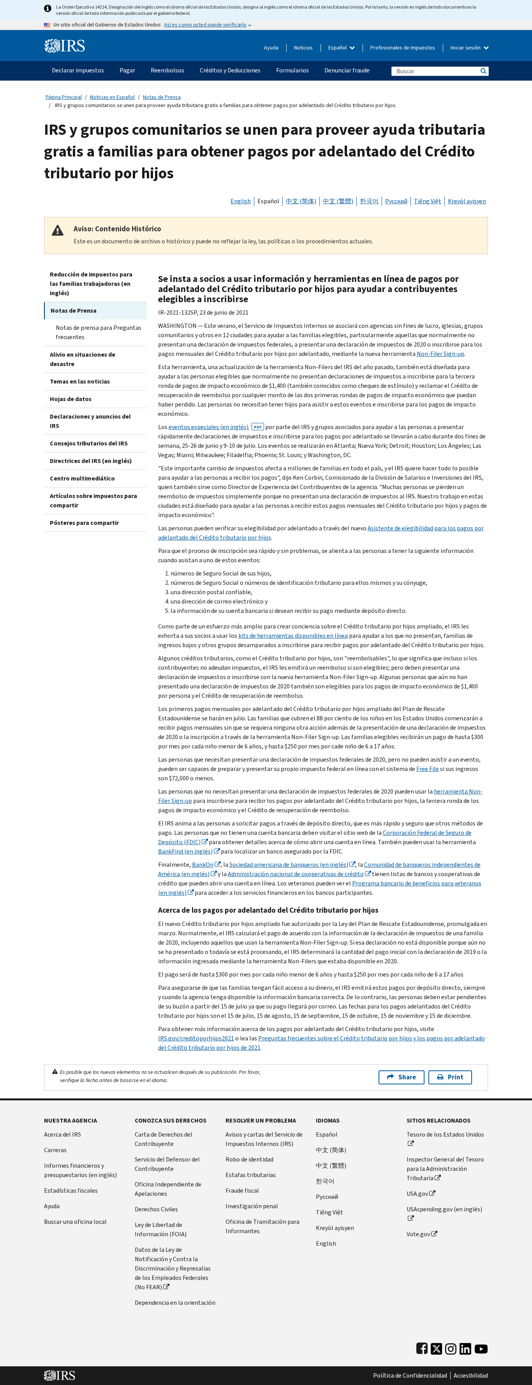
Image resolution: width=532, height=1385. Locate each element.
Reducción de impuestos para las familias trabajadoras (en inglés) (91, 283)
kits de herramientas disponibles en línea (293, 636)
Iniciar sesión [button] (466, 47)
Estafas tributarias (250, 1175)
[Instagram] (450, 1347)
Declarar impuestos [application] (78, 70)
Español (338, 47)
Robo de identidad (249, 1159)
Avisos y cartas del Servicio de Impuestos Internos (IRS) (264, 1139)
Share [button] (407, 1077)
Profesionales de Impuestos (402, 47)
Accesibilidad (471, 1376)
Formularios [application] (292, 70)
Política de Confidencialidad (410, 1376)
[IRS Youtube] (481, 1347)
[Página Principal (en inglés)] (65, 42)
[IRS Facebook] (422, 1347)
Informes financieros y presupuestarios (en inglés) (80, 1170)
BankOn (202, 865)
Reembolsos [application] (167, 70)
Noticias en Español (112, 97)
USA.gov (417, 1194)
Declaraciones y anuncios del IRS (90, 421)
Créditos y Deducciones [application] (230, 70)
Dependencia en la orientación (175, 1303)
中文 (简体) (301, 201)
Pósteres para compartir (84, 523)
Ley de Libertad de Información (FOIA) (161, 1229)
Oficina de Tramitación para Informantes (262, 1226)
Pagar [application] (127, 70)
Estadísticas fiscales (71, 1190)
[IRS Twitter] (436, 1347)
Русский (396, 201)
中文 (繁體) (338, 201)
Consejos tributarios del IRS (89, 443)
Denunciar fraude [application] (347, 70)
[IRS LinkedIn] (465, 1347)
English (241, 201)
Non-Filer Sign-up (440, 354)
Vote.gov (418, 1234)
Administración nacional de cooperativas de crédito (296, 874)
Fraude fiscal (242, 1190)
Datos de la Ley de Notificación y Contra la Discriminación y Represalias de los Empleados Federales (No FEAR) (173, 1268)
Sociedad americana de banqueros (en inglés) (288, 865)
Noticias (303, 47)
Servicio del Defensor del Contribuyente (167, 1164)
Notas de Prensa (162, 97)
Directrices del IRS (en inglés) (91, 461)
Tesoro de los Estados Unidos (445, 1134)
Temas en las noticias (80, 381)
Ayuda (271, 47)
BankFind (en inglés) (185, 851)
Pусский (327, 1197)
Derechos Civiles (156, 1209)
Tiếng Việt (427, 201)
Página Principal (64, 97)
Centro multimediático (82, 478)
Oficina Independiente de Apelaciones (168, 1189)
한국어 (369, 201)
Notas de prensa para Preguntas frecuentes (98, 332)
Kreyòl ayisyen (467, 201)
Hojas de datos (71, 399)
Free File (427, 769)
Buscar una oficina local (75, 1222)
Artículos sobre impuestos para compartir (93, 500)
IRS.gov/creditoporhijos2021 (196, 1038)
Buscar (483, 71)
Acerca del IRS (62, 1134)
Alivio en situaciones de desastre (82, 359)
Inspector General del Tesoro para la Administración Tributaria (445, 1168)
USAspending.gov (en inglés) (444, 1209)
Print (455, 1077)
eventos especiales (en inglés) (215, 427)
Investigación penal (251, 1206)
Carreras (55, 1150)
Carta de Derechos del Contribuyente (163, 1139)
